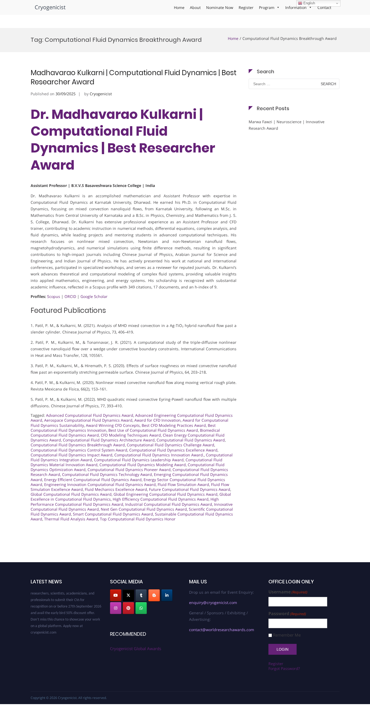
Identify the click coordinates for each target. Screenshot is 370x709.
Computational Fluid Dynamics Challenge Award (170, 444)
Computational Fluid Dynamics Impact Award (71, 454)
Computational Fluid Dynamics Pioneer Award (129, 469)
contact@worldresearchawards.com (221, 629)
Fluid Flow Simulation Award (183, 484)
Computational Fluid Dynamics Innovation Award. (159, 454)
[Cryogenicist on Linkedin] (167, 595)
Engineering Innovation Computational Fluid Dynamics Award (100, 484)
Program (266, 7)
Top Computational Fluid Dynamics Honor (138, 519)
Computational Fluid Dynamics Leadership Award (139, 459)
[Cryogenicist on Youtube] (115, 595)
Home (179, 7)
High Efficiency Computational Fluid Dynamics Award (161, 499)
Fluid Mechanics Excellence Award (116, 489)
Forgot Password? (284, 668)
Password (287, 613)
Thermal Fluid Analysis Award (71, 519)
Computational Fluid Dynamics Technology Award (107, 474)
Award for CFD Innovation (157, 420)
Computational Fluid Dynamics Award (191, 440)
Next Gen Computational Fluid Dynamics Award (144, 509)
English (308, 3)
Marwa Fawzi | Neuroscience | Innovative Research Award (286, 125)
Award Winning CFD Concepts (113, 425)
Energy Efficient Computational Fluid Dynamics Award (93, 479)
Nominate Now (219, 7)
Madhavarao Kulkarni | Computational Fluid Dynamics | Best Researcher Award (133, 77)
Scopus (53, 296)
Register (246, 7)
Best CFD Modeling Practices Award (174, 425)
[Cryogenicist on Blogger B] (154, 595)
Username (287, 592)
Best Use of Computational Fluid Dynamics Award (153, 430)
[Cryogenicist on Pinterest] (128, 608)
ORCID (70, 296)
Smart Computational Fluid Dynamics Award (113, 514)
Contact (324, 7)
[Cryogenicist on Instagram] (115, 608)
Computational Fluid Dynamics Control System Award (79, 450)
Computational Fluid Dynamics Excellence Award (173, 450)
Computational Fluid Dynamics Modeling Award (142, 464)
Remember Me (287, 635)
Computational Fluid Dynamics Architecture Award (109, 440)
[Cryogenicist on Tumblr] (141, 595)
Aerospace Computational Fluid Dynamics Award (88, 420)
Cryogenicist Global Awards (135, 648)
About (195, 7)
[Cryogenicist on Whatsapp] (141, 608)
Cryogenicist (50, 7)
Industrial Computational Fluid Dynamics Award (168, 504)
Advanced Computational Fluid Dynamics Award (89, 415)
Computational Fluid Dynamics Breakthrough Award (78, 444)
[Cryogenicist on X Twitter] (128, 595)
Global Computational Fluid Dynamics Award (71, 494)
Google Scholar (94, 296)
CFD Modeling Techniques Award (131, 435)
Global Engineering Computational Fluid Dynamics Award (165, 494)
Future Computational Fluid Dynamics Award (189, 489)
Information (296, 7)
